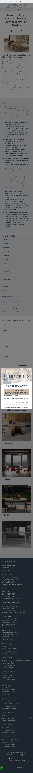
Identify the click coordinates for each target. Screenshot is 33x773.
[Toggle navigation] (30, 6)
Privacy (8, 758)
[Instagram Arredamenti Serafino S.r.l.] (16, 1)
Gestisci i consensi (22, 758)
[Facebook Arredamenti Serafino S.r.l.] (13, 1)
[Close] (31, 366)
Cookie (13, 758)
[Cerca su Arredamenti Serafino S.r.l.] (2, 6)
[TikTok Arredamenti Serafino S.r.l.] (20, 1)
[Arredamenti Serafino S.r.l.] (16, 6)
